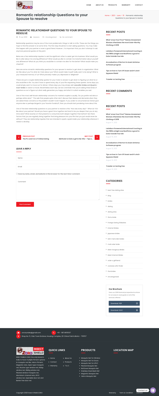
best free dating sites (116, 190)
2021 (113, 15)
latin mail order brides (116, 239)
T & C (67, 366)
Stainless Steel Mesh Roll (90, 371)
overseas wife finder (115, 266)
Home (88, 5)
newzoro (36, 37)
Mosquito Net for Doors (89, 361)
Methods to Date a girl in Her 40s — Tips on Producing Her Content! (79, 137)
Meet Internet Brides (115, 255)
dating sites (112, 212)
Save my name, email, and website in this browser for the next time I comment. (49, 174)
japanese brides (114, 233)
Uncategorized (50, 37)
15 (123, 15)
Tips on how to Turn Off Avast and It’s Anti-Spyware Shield (123, 72)
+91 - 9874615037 (64, 332)
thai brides (112, 271)
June (119, 15)
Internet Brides (113, 228)
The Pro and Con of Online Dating (36, 137)
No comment (67, 37)
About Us (100, 5)
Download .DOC (117, 310)
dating (110, 206)
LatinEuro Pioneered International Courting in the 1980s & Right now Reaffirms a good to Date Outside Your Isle (124, 53)
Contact (139, 5)
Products (112, 5)
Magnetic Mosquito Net (90, 374)
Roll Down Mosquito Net (90, 368)
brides (110, 201)
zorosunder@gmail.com (31, 332)
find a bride (112, 217)
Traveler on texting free (115, 79)
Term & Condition (126, 393)
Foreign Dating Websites (117, 223)
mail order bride (114, 244)
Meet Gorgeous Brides (116, 250)
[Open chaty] (153, 390)
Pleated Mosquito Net (89, 366)
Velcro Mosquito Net (88, 376)
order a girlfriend (114, 260)
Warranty (126, 5)
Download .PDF (116, 303)
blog (109, 196)
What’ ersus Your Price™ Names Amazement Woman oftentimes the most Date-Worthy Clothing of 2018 (123, 42)
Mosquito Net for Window (90, 358)
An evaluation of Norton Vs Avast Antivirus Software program (123, 63)
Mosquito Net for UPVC (89, 363)
